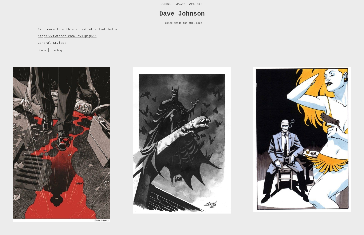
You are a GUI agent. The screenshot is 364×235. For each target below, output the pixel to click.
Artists (195, 4)
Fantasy (57, 50)
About (166, 4)
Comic (43, 50)
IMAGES (180, 3)
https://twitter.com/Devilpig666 (67, 36)
